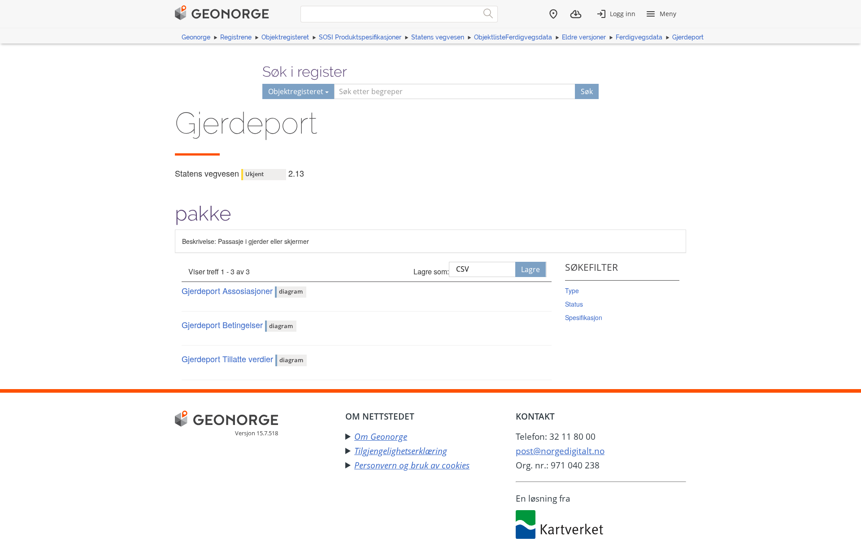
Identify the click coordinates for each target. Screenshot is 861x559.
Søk (587, 91)
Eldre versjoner (584, 37)
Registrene (236, 37)
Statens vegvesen (437, 37)
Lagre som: (431, 271)
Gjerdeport (688, 37)
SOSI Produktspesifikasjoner (360, 37)
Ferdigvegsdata (639, 37)
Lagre (530, 269)
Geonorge (196, 37)
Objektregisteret (285, 37)
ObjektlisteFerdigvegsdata (513, 37)
